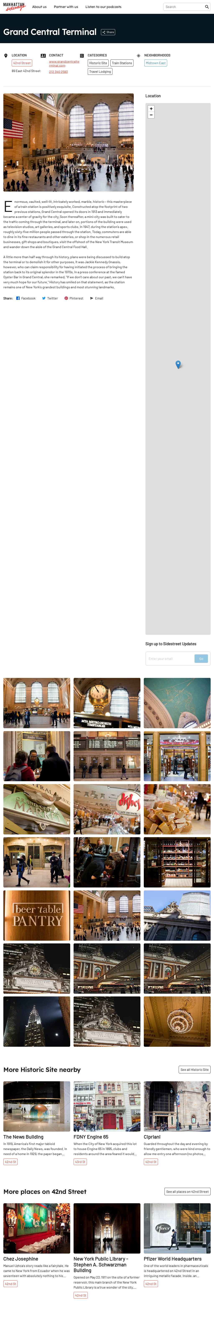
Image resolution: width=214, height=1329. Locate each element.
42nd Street (22, 63)
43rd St (80, 1162)
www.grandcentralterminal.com (64, 63)
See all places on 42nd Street (187, 1191)
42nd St (10, 1162)
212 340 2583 (58, 72)
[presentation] (185, 6)
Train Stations (122, 63)
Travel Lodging (100, 71)
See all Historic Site (195, 1069)
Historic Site (98, 63)
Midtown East (156, 63)
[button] (178, 364)
